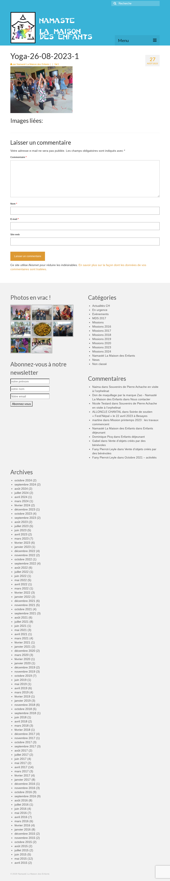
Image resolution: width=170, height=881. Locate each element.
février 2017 (22, 775)
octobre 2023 (23, 513)
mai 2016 (21, 812)
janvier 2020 (23, 663)
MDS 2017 (99, 318)
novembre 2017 (25, 738)
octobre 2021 (23, 609)
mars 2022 (22, 588)
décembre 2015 (25, 833)
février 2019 (22, 696)
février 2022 (22, 592)
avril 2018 (21, 721)
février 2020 (22, 659)
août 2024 (21, 488)
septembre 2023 (25, 517)
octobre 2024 (23, 480)
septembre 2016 (25, 796)
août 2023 (21, 522)
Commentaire (18, 157)
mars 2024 (22, 501)
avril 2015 (21, 862)
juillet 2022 (22, 571)
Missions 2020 (101, 343)
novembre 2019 (25, 671)
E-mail (14, 219)
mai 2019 (21, 684)
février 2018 (22, 729)
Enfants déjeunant (133, 436)
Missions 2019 (101, 339)
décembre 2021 (25, 601)
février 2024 (22, 505)
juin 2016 (21, 808)
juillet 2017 (22, 754)
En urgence (99, 310)
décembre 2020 (25, 650)
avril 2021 (21, 634)
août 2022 (21, 567)
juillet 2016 (22, 804)
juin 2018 (21, 717)
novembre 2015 (25, 837)
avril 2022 (21, 584)
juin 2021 (21, 625)
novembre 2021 (25, 605)
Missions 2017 (101, 330)
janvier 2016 (23, 829)
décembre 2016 (25, 783)
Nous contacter (140, 399)
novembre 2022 (25, 555)
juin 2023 (21, 530)
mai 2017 (21, 763)
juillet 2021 (22, 621)
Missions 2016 (101, 326)
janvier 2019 (23, 700)
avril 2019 (21, 688)
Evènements (100, 314)
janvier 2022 (23, 596)
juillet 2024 (22, 492)
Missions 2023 (101, 347)
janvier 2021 (23, 646)
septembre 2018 (25, 713)
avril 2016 (21, 817)
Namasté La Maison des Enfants (33, 64)
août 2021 (21, 617)
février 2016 (22, 825)
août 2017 (21, 750)
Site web (15, 234)
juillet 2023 (22, 526)
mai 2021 (21, 630)
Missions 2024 (101, 351)
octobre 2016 (23, 792)
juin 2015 (21, 854)
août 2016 (21, 800)
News (96, 359)
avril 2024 (21, 497)
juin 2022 (21, 576)
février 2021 (22, 642)
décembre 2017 (25, 734)
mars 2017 (22, 771)
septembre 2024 (25, 484)
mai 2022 (21, 580)
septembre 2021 (25, 613)
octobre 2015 (23, 842)
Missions (98, 322)
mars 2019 (22, 692)
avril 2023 (21, 534)
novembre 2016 (25, 788)
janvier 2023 (23, 546)
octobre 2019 (23, 675)
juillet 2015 (22, 850)
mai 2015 (21, 858)
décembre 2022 (25, 551)
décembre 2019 (25, 667)
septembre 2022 (25, 563)
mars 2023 (22, 538)
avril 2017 (21, 767)
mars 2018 (22, 725)
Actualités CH (101, 305)
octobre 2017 (23, 742)
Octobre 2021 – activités (141, 457)
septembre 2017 (25, 746)
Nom (13, 203)
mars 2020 (22, 655)
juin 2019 (21, 679)
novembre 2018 (25, 704)
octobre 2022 (23, 559)
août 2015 (21, 846)
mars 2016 (22, 821)
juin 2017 (21, 758)
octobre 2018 (23, 709)
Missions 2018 (101, 334)
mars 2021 (22, 638)
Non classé (99, 364)
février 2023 (22, 542)
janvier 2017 (23, 779)
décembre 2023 (25, 509)
